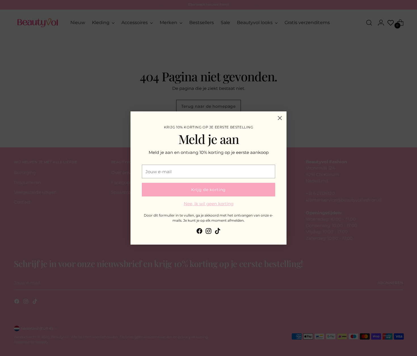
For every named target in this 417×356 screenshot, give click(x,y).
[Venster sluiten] (279, 118)
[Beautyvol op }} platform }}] (199, 232)
